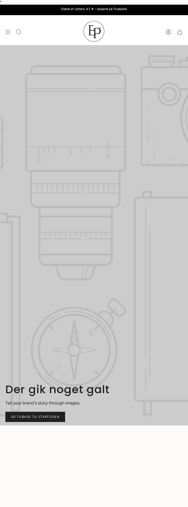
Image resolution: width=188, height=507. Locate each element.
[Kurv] (179, 32)
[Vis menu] (8, 32)
